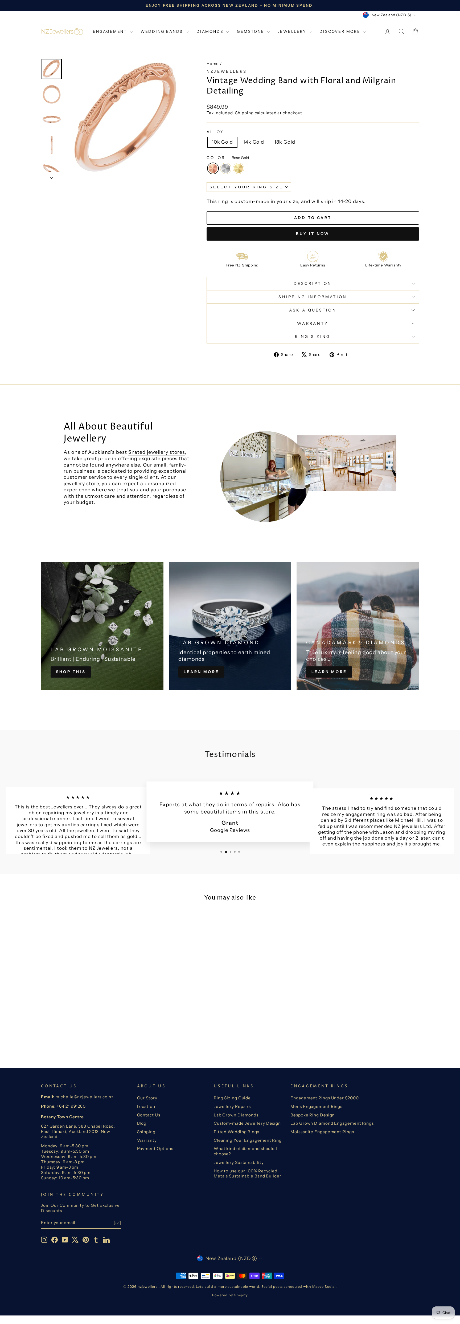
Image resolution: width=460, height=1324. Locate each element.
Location (146, 1106)
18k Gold (284, 142)
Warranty (312, 323)
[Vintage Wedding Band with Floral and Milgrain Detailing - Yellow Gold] (93, 1036)
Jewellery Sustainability (239, 1162)
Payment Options (155, 1148)
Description (313, 283)
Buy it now (312, 233)
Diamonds (210, 31)
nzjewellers (227, 71)
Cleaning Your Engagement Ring (248, 1140)
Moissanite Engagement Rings (322, 1131)
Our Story (147, 1097)
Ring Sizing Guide (232, 1097)
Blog (142, 1123)
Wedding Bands (162, 31)
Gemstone (251, 31)
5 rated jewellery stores (156, 452)
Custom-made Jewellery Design (247, 1123)
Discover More (340, 31)
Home (213, 63)
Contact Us (148, 1114)
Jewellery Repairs (232, 1106)
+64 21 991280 (71, 1106)
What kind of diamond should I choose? (245, 1151)
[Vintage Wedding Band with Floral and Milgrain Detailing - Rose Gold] (78, 1036)
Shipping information (312, 296)
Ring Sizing (313, 336)
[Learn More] (230, 626)
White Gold (225, 168)
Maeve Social (324, 1287)
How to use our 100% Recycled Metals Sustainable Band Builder (247, 1173)
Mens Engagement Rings (316, 1106)
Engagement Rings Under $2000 (324, 1097)
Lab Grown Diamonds (236, 1114)
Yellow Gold (238, 168)
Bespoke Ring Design (312, 1114)
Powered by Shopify (230, 1295)
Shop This (71, 671)
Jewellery (292, 31)
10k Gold (222, 142)
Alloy (215, 131)
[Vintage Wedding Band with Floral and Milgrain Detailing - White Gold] (86, 1036)
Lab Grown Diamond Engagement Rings (332, 1123)
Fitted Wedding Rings (236, 1131)
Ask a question (312, 310)
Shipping (244, 112)
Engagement (111, 31)
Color (228, 157)
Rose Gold (213, 168)
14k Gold (253, 142)
